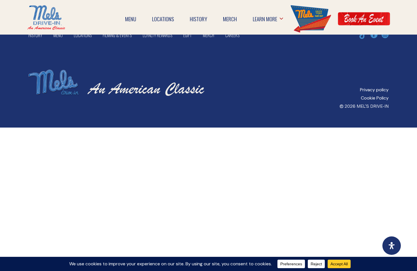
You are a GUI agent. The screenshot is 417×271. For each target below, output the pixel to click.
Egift (187, 35)
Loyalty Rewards (157, 35)
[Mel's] (116, 64)
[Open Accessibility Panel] (391, 245)
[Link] (310, 19)
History (35, 35)
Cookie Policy (375, 98)
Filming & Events (117, 35)
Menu (58, 35)
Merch (208, 35)
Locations (83, 35)
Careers (232, 35)
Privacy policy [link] (374, 90)
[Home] (46, 9)
